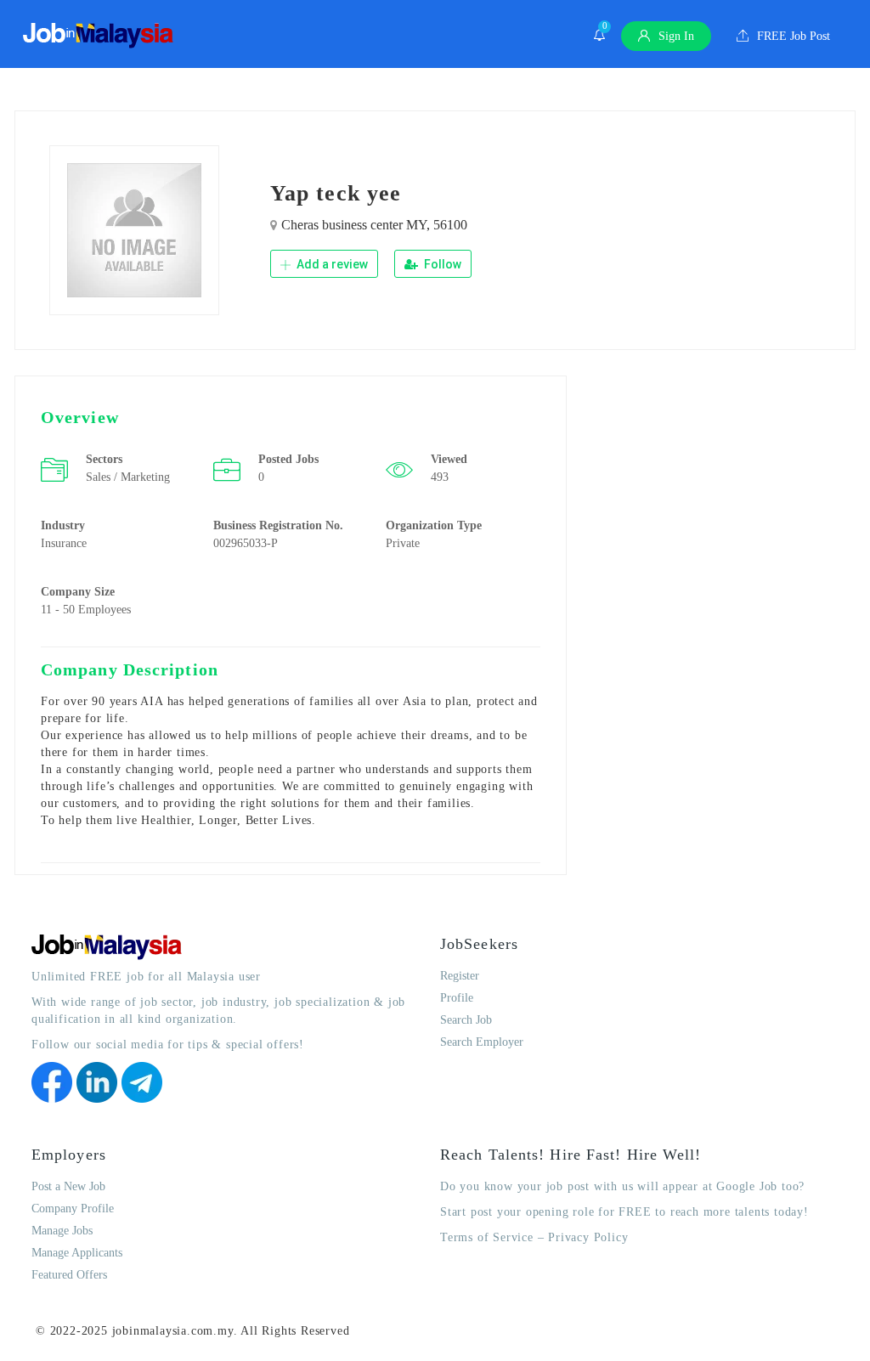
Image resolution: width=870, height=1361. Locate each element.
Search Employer (481, 1042)
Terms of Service (487, 1237)
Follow (441, 264)
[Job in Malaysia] (98, 35)
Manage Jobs (62, 1230)
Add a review (331, 264)
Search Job (466, 1020)
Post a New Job (68, 1186)
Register (459, 975)
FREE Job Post (792, 36)
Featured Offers (69, 1274)
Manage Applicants (76, 1252)
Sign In (674, 36)
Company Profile (72, 1208)
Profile (456, 997)
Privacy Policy (588, 1237)
